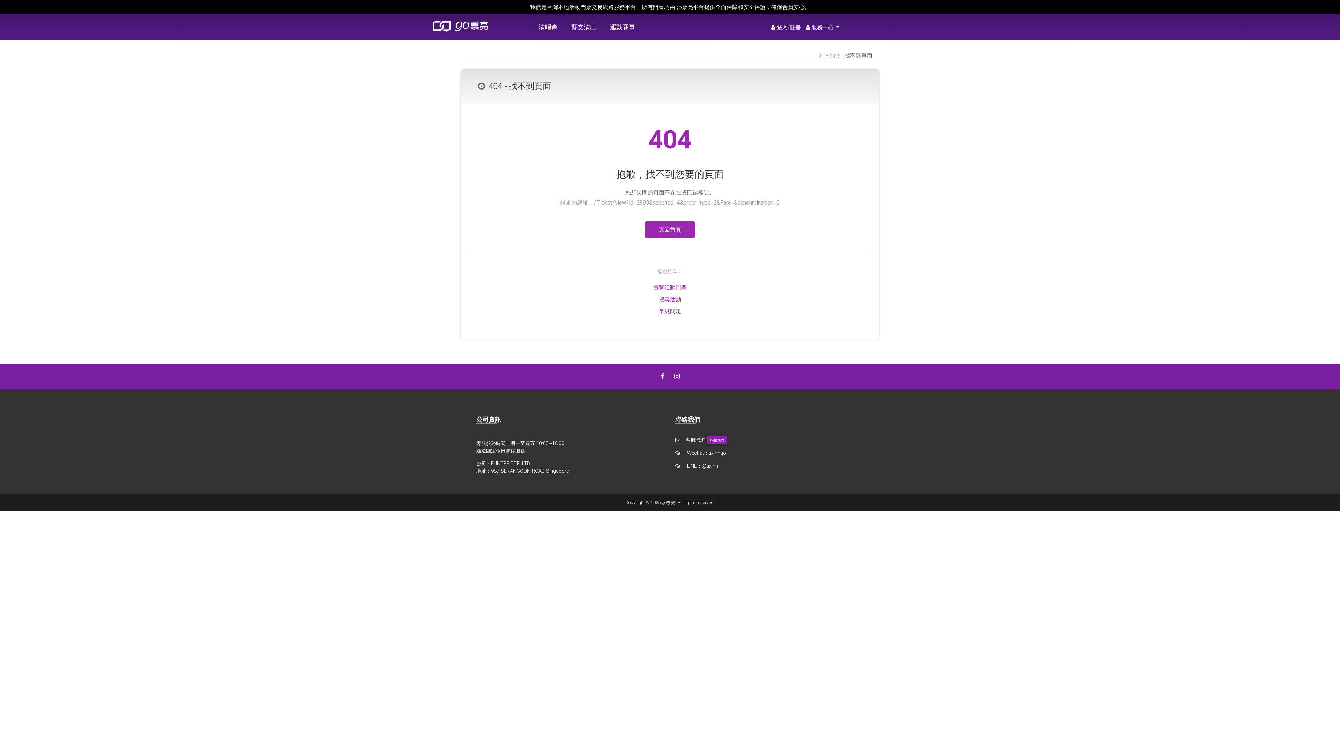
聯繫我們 (717, 440)
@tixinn (710, 466)
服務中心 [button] (823, 27)
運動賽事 (622, 27)
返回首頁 (670, 229)
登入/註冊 (788, 27)
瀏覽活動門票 (670, 287)
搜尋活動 (670, 299)
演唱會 (548, 27)
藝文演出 (583, 27)
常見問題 (670, 311)
